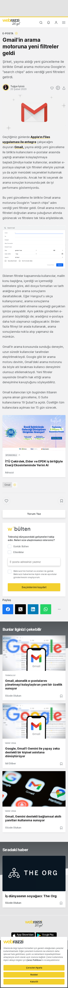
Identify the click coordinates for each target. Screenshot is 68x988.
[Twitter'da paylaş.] (21, 609)
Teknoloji (10, 675)
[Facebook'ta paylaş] (8, 609)
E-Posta (7, 33)
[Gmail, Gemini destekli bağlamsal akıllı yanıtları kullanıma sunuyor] (34, 789)
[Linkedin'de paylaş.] (34, 609)
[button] (34, 247)
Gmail (7, 484)
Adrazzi (9, 472)
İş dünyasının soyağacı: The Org (31, 896)
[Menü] (63, 23)
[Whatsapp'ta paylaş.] (46, 609)
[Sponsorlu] (34, 433)
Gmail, (19, 147)
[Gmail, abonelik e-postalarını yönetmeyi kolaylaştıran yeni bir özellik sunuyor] (34, 653)
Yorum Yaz (34, 513)
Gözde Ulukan (13, 695)
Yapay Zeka (10, 743)
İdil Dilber (10, 763)
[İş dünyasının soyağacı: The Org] (34, 873)
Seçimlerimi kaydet (34, 587)
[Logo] (11, 22)
